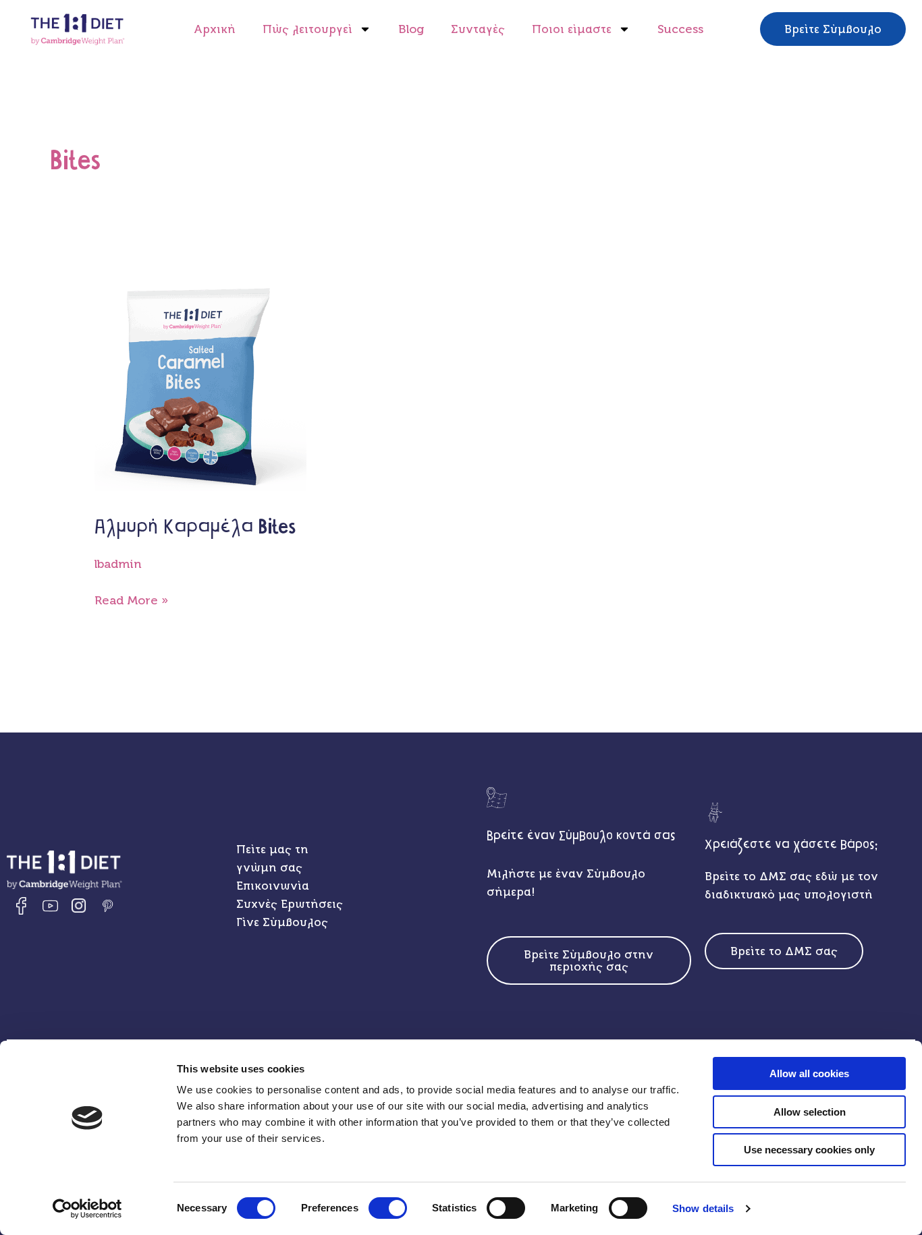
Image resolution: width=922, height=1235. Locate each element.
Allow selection (810, 1112)
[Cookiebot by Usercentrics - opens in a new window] (87, 1209)
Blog (411, 29)
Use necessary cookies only (809, 1149)
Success (680, 29)
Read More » (131, 600)
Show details (703, 1208)
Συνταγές (478, 29)
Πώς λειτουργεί (307, 29)
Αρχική (215, 29)
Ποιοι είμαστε (572, 29)
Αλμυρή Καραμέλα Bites (195, 528)
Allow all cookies (809, 1073)
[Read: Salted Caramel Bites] (200, 389)
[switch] (388, 1208)
